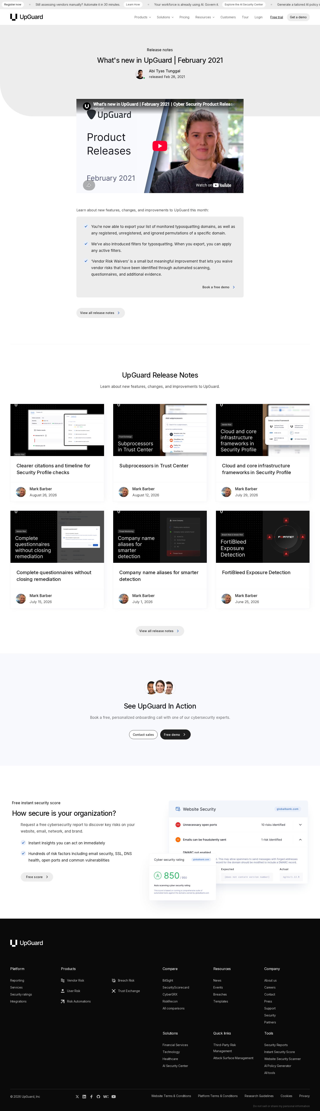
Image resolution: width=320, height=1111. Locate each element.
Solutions (163, 17)
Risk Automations (79, 1001)
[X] (77, 1096)
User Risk (73, 991)
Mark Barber (41, 489)
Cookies (286, 1096)
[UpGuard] (26, 17)
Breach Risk (126, 980)
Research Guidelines (259, 1096)
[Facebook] (91, 1096)
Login (259, 17)
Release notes (160, 50)
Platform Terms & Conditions (218, 1096)
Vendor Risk (75, 980)
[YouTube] (113, 1096)
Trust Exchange (129, 991)
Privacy (304, 1096)
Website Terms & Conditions (171, 1096)
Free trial (276, 17)
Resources (203, 17)
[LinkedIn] (84, 1096)
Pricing (184, 17)
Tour (245, 17)
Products (141, 17)
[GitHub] (98, 1096)
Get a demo (298, 17)
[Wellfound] (106, 1096)
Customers (228, 17)
